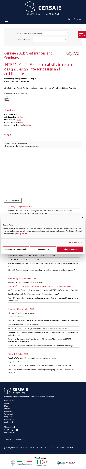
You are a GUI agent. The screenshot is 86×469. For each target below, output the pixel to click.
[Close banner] (82, 217)
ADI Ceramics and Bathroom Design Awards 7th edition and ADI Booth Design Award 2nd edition (43, 290)
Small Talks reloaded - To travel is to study (23, 325)
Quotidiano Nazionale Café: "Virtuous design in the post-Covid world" (33, 294)
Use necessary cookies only (16, 249)
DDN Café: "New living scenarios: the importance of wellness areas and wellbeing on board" (41, 270)
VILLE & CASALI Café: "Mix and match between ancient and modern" (33, 358)
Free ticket (82, 34)
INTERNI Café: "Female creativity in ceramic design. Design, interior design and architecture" (41, 286)
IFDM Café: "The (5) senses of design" (21, 313)
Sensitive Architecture (16, 317)
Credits (7, 409)
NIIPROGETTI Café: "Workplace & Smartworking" (26, 282)
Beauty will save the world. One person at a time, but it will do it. (32, 256)
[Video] (7, 99)
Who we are (9, 401)
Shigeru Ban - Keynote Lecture (19, 362)
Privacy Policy (9, 419)
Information (8, 411)
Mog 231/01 (8, 417)
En (80, 19)
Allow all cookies (70, 249)
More (17, 114)
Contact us (8, 403)
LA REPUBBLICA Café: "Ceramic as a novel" (23, 259)
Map (6, 406)
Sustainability (9, 414)
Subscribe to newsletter (14, 439)
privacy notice (21, 234)
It (77, 19)
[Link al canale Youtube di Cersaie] (17, 430)
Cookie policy (9, 422)
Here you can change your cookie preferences (22, 146)
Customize (42, 249)
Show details (74, 242)
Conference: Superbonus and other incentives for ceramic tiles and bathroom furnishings (40, 346)
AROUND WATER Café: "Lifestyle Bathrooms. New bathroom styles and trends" (37, 328)
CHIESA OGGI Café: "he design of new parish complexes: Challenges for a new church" (39, 366)
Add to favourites (13, 200)
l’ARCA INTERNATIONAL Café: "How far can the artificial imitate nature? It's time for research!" (43, 321)
